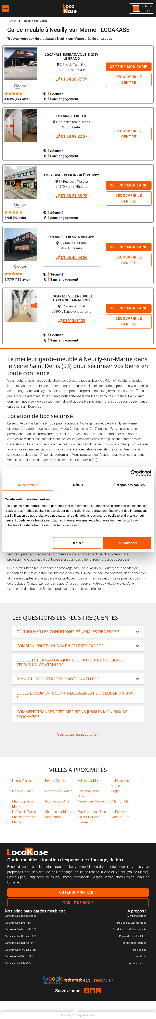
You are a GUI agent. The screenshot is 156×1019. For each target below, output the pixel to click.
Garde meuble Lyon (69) (18, 922)
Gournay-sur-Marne (58, 791)
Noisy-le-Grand (22, 791)
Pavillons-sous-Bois (92, 812)
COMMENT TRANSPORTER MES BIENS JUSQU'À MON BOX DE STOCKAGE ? (71, 714)
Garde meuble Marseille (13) (20, 929)
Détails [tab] (78, 485)
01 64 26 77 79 (73, 79)
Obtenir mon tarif (128, 67)
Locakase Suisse (137, 963)
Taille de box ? (78, 903)
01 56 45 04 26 (73, 257)
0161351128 (73, 320)
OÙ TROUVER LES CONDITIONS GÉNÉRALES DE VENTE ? (67, 631)
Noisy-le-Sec (120, 817)
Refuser (77, 542)
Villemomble (120, 801)
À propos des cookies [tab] (129, 485)
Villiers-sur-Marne (90, 781)
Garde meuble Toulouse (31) (20, 949)
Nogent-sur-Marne (91, 801)
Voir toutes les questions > (78, 735)
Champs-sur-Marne (58, 812)
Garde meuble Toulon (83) (19, 956)
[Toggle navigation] (5, 8)
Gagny (115, 791)
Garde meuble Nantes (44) (19, 942)
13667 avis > (103, 981)
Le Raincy (118, 812)
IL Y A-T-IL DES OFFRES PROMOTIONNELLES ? (57, 679)
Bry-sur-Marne (55, 781)
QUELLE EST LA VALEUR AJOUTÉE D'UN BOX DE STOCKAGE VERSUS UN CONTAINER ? (69, 662)
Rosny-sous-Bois (57, 801)
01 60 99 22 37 (73, 136)
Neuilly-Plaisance (24, 781)
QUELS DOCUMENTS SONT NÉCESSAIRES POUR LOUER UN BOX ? (74, 695)
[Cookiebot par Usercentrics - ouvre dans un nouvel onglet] (133, 473)
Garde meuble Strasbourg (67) (22, 915)
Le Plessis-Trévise (25, 812)
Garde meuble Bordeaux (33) (21, 936)
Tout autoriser (127, 542)
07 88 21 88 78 (73, 195)
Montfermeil (53, 817)
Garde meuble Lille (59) (18, 963)
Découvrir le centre (128, 80)
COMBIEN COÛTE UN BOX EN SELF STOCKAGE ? (59, 645)
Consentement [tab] (27, 485)
